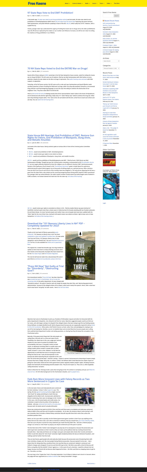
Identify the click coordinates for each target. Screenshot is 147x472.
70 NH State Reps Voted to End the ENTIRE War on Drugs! (58, 68)
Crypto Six (50, 390)
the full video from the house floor (65, 21)
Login (104, 203)
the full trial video (63, 287)
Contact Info (38, 469)
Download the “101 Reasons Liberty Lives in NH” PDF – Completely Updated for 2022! (56, 224)
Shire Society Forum (53, 469)
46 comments (44, 142)
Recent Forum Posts (111, 21)
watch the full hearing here (45, 100)
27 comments (45, 71)
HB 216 (68, 23)
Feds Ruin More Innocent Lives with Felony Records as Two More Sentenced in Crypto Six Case (59, 380)
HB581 (47, 75)
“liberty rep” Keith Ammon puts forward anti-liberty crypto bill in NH (110, 106)
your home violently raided (86, 420)
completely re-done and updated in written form (41, 236)
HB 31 (30, 156)
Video (108, 3)
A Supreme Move (108, 143)
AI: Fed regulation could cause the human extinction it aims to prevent (111, 136)
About (66, 3)
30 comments (44, 273)
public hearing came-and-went (78, 79)
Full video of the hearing (75, 176)
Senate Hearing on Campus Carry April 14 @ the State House (110, 84)
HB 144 (31, 154)
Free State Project (37, 253)
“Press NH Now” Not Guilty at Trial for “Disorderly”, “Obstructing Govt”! (46, 268)
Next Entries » (91, 463)
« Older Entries (32, 463)
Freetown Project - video (110, 45)
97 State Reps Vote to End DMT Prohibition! (50, 12)
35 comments (45, 15)
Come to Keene (76, 3)
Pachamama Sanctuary (61, 166)
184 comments (45, 384)
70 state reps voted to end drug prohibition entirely (52, 19)
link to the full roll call (38, 93)
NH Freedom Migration (51, 253)
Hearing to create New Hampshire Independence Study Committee (110, 115)
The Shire (116, 3)
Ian (30, 15)
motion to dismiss (53, 456)
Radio (86, 3)
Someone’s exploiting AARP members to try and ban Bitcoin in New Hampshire (110, 91)
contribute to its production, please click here (48, 259)
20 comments (45, 228)
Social (94, 3)
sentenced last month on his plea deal (49, 404)
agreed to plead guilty (42, 392)
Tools (101, 3)
